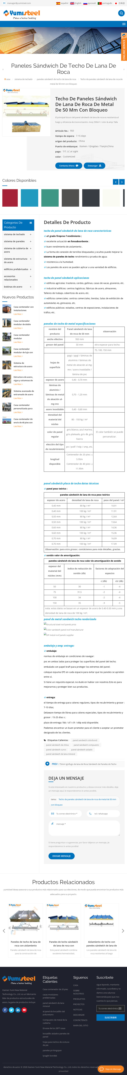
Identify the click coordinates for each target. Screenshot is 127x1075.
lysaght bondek (50, 1055)
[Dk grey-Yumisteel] (75, 198)
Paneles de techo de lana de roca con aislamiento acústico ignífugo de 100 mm (26, 944)
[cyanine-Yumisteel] (13, 198)
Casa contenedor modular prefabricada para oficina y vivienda (22, 337)
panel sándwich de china (57, 745)
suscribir (111, 1017)
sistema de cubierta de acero (16, 250)
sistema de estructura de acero (15, 260)
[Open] (124, 47)
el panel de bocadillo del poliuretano (54, 1013)
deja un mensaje (113, 1069)
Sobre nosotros (78, 992)
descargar (93, 165)
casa (8, 79)
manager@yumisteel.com (19, 3)
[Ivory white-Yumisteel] (95, 198)
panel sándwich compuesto (86, 745)
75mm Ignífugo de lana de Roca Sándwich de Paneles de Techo (87, 764)
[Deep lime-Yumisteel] (54, 198)
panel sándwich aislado (81, 749)
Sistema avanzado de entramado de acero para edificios (24, 393)
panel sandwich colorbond (85, 740)
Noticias (77, 1009)
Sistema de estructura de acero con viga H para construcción (23, 365)
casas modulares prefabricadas (50, 996)
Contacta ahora (66, 165)
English (78, 3)
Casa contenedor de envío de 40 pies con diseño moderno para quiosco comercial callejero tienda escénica (24, 421)
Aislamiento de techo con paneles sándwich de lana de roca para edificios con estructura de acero (101, 944)
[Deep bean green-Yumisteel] (34, 198)
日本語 (122, 3)
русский (92, 3)
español (64, 3)
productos (79, 999)
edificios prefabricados (16, 269)
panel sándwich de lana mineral (60, 754)
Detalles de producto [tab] (67, 222)
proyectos (78, 1004)
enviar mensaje (62, 855)
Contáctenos (80, 1020)
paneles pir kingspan (52, 1050)
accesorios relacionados (11, 278)
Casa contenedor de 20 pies (55, 989)
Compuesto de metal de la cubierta (55, 1021)
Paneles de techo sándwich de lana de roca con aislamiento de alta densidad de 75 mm (63, 944)
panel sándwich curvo (56, 749)
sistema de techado (14, 234)
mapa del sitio (80, 1025)
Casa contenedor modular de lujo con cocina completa (23, 351)
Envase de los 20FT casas (54, 1028)
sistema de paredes (14, 241)
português (107, 3)
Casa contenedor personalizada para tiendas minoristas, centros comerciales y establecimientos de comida (24, 407)
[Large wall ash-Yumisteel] (116, 198)
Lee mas (17, 314)
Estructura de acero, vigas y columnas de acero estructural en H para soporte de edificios (23, 379)
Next (122, 182)
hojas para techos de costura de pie (56, 1043)
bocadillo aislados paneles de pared (56, 1035)
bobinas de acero (13, 286)
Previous (115, 182)
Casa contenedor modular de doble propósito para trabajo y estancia (22, 322)
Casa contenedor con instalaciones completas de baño (24, 308)
